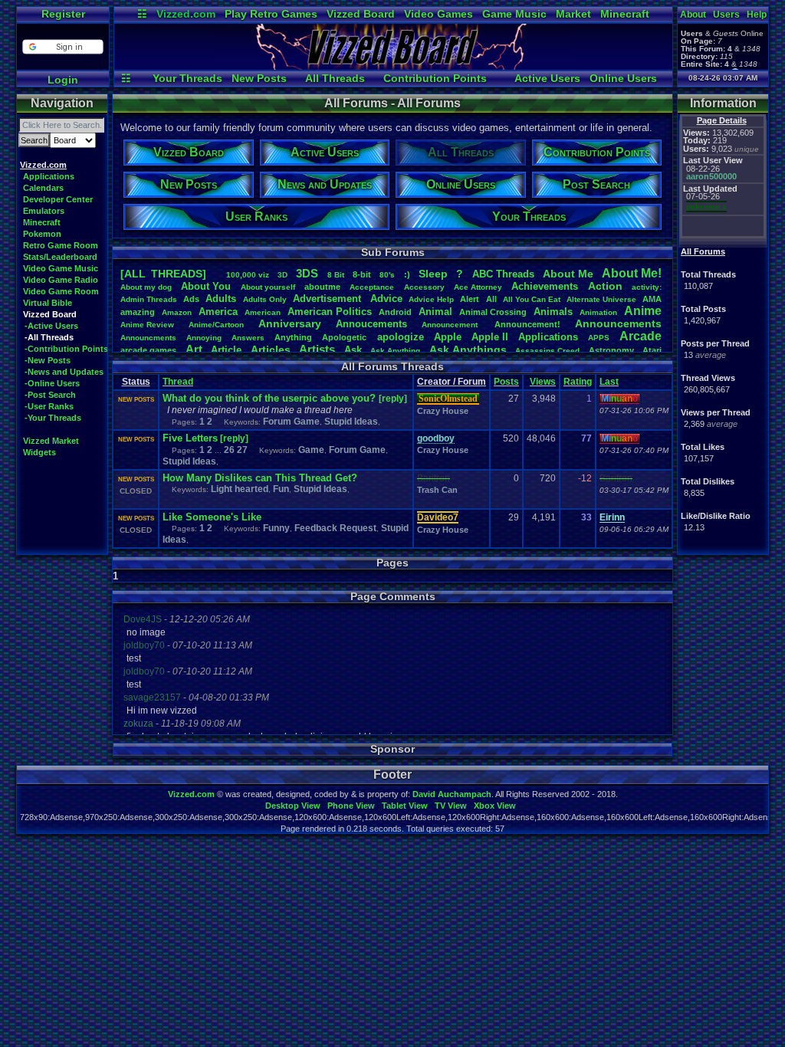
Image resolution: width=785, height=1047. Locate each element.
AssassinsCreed (547, 350)
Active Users (547, 78)
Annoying (204, 337)
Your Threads (187, 78)
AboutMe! (632, 273)
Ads (191, 299)
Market (573, 14)
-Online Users (52, 383)
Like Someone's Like (212, 517)
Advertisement (328, 298)
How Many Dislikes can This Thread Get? (260, 478)
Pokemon (42, 233)
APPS (598, 337)
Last (609, 381)
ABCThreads (503, 274)
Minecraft (624, 14)
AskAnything (395, 350)
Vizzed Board (361, 14)
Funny (276, 528)
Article (226, 350)
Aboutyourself (268, 287)
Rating (577, 381)
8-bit (362, 274)
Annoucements (371, 324)
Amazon (177, 312)
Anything (293, 337)
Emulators (43, 210)
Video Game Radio (60, 279)
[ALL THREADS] (163, 273)
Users (726, 14)
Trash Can (437, 489)
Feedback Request (335, 528)
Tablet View (405, 805)
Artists (317, 349)
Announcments (148, 337)
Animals (553, 311)
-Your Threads (53, 417)
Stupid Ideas (351, 421)
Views (543, 381)
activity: (647, 287)
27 (242, 450)
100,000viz (247, 275)
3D (282, 275)
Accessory (424, 287)
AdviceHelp (431, 299)
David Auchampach (451, 794)
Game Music (514, 14)
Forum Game (291, 421)
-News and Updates (64, 371)
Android (395, 312)
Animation (598, 312)
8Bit (335, 275)
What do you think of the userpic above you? (271, 398)
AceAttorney (478, 287)
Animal (435, 311)
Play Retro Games (271, 14)
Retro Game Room (60, 245)
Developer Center (58, 199)
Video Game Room (61, 291)
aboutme (322, 286)
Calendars (43, 187)
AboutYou (206, 286)
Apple (447, 337)
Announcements (618, 323)
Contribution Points (435, 78)
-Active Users (51, 325)
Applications (48, 176)
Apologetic (344, 337)
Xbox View (495, 805)
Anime (643, 310)
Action (605, 286)
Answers (248, 337)
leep (433, 273)
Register (63, 14)
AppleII (489, 337)
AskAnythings (468, 349)
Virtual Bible (47, 302)
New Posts (259, 78)
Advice (386, 298)
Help (757, 14)
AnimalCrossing (493, 312)
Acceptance (372, 287)
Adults (220, 298)
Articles (271, 349)
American (263, 312)
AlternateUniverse (601, 299)
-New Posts (48, 360)
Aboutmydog (146, 287)
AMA (652, 299)
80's (387, 275)
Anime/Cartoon (216, 324)
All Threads (335, 78)
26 (229, 450)
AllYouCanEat (531, 299)
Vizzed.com (185, 14)
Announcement (451, 324)
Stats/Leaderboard (60, 256)
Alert (469, 299)
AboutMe (568, 273)
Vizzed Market (51, 440)
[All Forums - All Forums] (393, 66)
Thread (178, 381)
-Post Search (50, 394)
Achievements (544, 286)
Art (194, 349)
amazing (137, 312)
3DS (307, 273)
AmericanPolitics (329, 311)
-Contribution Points (66, 348)
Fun (281, 489)
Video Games (438, 14)
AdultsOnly (265, 299)
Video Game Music (60, 268)
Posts (506, 381)
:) (407, 274)
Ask (353, 350)
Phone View (351, 805)
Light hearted (239, 489)
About (693, 14)
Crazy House (442, 410)
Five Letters (190, 438)
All (491, 299)
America (218, 311)
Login (63, 80)
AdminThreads (148, 299)
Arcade (640, 336)
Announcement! (527, 324)
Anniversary (289, 323)
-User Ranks (49, 406)
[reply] (393, 398)
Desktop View (292, 805)
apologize (400, 337)
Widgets (39, 452)
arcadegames (148, 350)
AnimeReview (147, 324)
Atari (652, 350)
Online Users (623, 78)
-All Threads (49, 337)
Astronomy (611, 350)
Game (311, 450)
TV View (451, 805)
